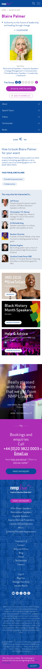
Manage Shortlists (21, 582)
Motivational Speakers (12, 68)
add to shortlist (22, 96)
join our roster (20, 462)
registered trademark (20, 644)
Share (15, 140)
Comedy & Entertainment (21, 523)
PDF (25, 140)
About (4, 104)
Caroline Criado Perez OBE (21, 256)
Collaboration (9, 184)
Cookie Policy (14, 649)
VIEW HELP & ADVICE (13, 350)
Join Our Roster (21, 585)
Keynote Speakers (30, 68)
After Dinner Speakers (21, 508)
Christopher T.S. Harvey (20, 212)
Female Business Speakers (16, 73)
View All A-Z (21, 541)
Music (21, 527)
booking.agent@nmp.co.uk (21, 160)
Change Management (14, 71)
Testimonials (7, 123)
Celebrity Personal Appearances (21, 531)
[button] (38, 3)
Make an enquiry (21, 501)
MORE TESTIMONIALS (20, 413)
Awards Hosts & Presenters (21, 520)
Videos (5, 117)
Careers (21, 564)
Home (4, 10)
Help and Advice (21, 549)
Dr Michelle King (17, 223)
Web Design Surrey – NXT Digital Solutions (25, 650)
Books (4, 130)
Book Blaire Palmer (21, 88)
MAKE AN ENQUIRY (21, 471)
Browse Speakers (13, 322)
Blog (21, 552)
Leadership (33, 73)
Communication (30, 71)
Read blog (10, 294)
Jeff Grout (14, 201)
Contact (21, 545)
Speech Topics (8, 110)
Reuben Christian (17, 234)
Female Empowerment (13, 179)
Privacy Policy (16, 646)
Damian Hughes (16, 245)
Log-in (21, 574)
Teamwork (21, 75)
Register (21, 578)
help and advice (18, 459)
